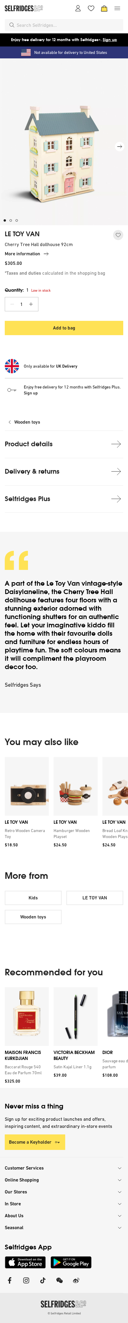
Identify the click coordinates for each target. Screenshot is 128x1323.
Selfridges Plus (27, 499)
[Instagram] (26, 1284)
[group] (64, 804)
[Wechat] (59, 1284)
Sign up (110, 39)
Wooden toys (27, 422)
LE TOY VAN (22, 234)
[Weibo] (76, 1284)
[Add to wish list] (118, 235)
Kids (33, 898)
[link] (25, 833)
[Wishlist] (91, 8)
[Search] (12, 25)
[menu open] (117, 8)
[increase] (31, 304)
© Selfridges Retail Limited (64, 1313)
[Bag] (104, 8)
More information (22, 253)
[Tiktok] (43, 1284)
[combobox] (69, 25)
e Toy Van (64, 583)
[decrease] (12, 304)
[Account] (78, 8)
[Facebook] (9, 1284)
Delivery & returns (32, 471)
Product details (29, 444)
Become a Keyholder (30, 1142)
